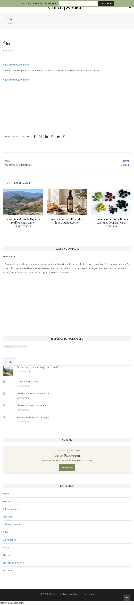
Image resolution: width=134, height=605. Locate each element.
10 (29, 371)
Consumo (7, 516)
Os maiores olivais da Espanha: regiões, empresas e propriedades (23, 222)
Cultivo (6, 532)
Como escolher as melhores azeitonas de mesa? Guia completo (111, 222)
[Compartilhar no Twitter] (40, 136)
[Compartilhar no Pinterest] (52, 136)
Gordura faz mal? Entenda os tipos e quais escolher (67, 220)
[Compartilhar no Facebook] (34, 136)
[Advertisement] (67, 106)
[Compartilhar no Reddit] (58, 136)
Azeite (6, 493)
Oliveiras (7, 555)
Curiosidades (9, 539)
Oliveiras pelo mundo (13, 562)
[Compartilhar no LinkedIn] (46, 136)
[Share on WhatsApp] (64, 136)
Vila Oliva (7, 570)
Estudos (7, 547)
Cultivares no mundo (13, 524)
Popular (9, 362)
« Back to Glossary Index (16, 64)
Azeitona (7, 501)
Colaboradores (10, 509)
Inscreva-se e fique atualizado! (38, 3)
